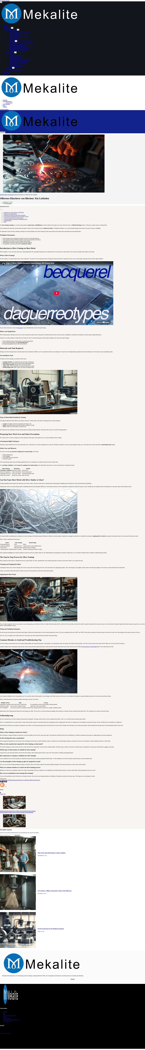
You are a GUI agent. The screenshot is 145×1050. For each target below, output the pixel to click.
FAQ (5, 222)
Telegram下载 (6, 1024)
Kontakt (5, 106)
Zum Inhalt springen (5, 0)
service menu (9, 102)
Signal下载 (5, 1022)
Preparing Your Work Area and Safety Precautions (15, 215)
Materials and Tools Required (10, 213)
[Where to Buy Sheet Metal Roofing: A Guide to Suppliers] (18, 871)
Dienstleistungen (7, 101)
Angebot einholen (4, 109)
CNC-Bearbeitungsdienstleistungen (11, 1019)
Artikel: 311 (3, 794)
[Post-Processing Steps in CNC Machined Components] (18, 947)
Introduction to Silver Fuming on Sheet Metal (14, 212)
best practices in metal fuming (90, 646)
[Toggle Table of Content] (1, 209)
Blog (4, 105)
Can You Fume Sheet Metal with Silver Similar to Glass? (16, 216)
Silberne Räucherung (34, 780)
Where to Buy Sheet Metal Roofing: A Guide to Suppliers (52, 852)
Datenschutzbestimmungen (9, 1015)
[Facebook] (1, 782)
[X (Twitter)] (3, 782)
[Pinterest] (4, 782)
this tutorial (20, 327)
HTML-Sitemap (7, 1018)
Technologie (9, 203)
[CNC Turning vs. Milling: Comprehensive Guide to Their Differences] (18, 909)
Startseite (5, 100)
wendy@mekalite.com (5, 1033)
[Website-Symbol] (0, 792)
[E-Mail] (4, 1045)
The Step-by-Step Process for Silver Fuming (13, 217)
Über (4, 1012)
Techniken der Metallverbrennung (8, 780)
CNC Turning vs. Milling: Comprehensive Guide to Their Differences (55, 890)
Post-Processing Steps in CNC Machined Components (51, 928)
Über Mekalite (6, 104)
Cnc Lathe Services (7, 1021)
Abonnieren (17, 835)
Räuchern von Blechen (23, 780)
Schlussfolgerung (7, 220)
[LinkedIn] (6, 782)
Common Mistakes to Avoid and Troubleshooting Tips (15, 219)
